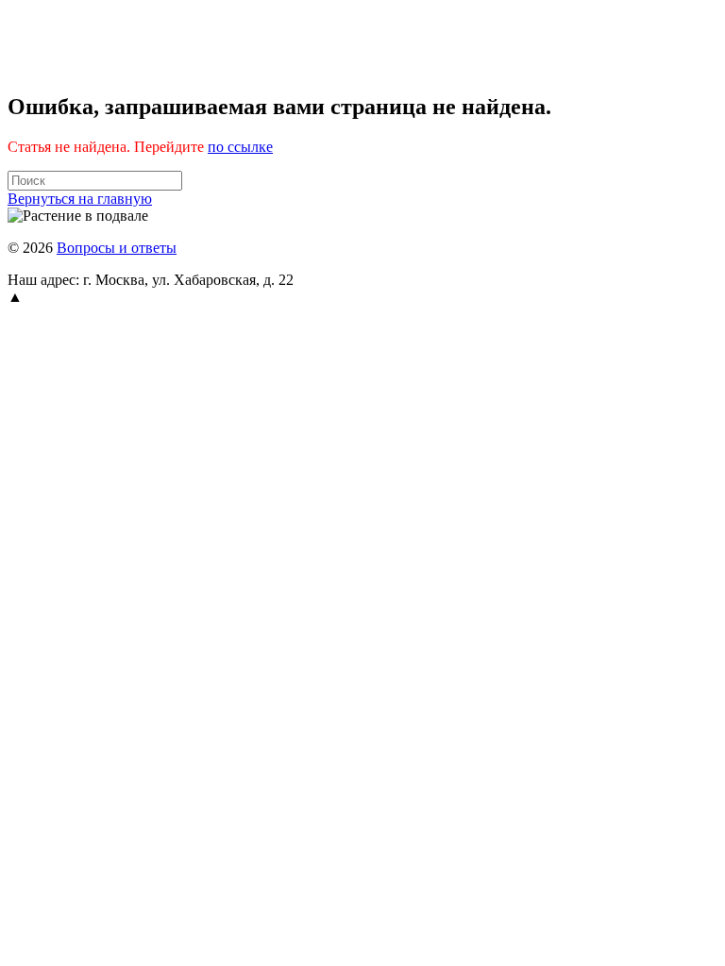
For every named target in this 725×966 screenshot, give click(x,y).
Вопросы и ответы (117, 248)
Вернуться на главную (80, 199)
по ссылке (240, 147)
